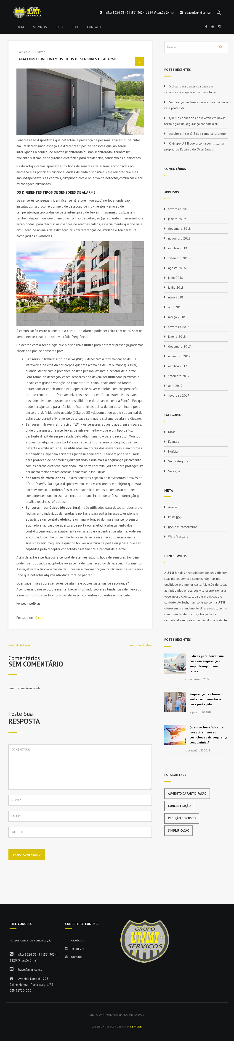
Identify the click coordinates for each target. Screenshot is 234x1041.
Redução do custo (182, 818)
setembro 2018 (179, 258)
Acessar (173, 507)
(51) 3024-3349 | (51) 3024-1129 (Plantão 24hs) (140, 13)
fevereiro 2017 (178, 395)
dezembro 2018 (179, 229)
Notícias (173, 451)
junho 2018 (176, 287)
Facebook (77, 940)
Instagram (77, 948)
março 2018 (176, 317)
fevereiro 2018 (178, 327)
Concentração (179, 806)
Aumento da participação (187, 794)
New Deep (136, 1026)
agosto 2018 (177, 268)
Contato (94, 27)
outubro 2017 (177, 366)
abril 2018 (175, 307)
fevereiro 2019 (178, 209)
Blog (75, 27)
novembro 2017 (179, 356)
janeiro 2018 (177, 337)
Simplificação (178, 831)
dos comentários (182, 527)
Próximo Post (139, 645)
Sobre (59, 27)
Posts (175, 517)
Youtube (76, 957)
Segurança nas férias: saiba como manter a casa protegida (205, 699)
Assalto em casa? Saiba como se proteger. (198, 134)
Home (21, 27)
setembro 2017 (179, 376)
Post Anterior (21, 645)
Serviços (40, 27)
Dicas (39, 617)
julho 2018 (175, 278)
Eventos (173, 442)
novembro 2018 (179, 238)
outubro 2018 (177, 248)
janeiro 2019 (177, 219)
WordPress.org (178, 537)
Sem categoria (178, 461)
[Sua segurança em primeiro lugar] (25, 12)
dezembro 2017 (179, 346)
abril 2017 (175, 386)
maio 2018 (175, 297)
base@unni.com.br (199, 13)
